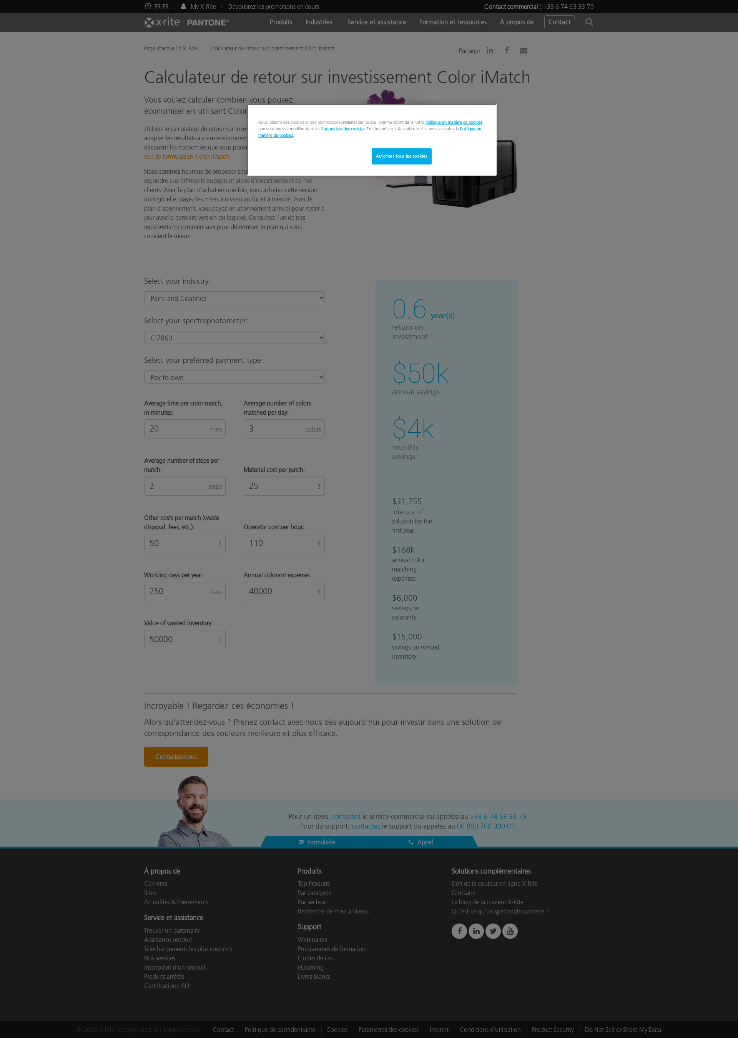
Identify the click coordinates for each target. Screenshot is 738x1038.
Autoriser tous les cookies (401, 156)
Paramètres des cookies (342, 128)
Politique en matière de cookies (454, 122)
